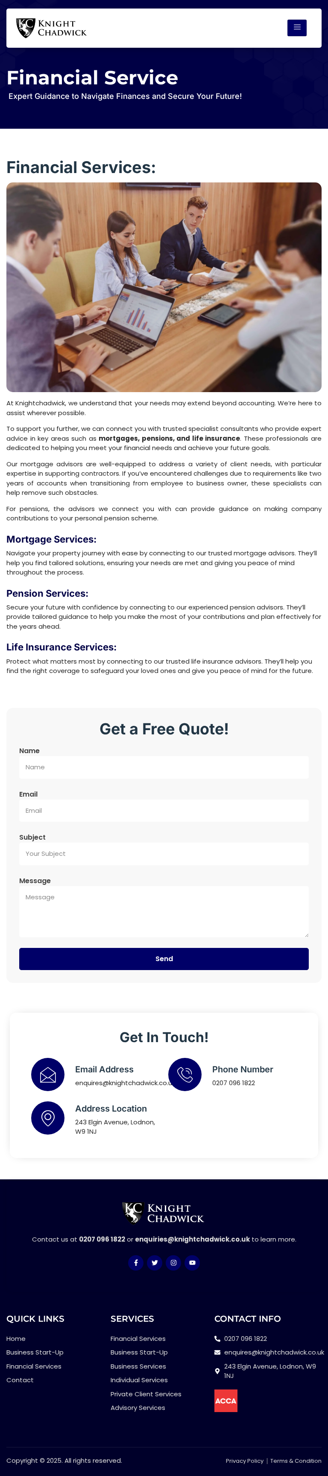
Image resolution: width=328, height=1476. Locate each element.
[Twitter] (154, 1263)
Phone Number (242, 1069)
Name (29, 751)
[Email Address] (47, 1074)
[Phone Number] (185, 1074)
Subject (32, 837)
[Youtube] (192, 1263)
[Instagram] (173, 1263)
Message (35, 881)
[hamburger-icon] (297, 28)
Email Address (104, 1069)
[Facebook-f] (136, 1263)
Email (28, 794)
